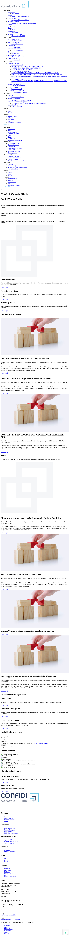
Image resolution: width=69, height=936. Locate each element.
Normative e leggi (13, 105)
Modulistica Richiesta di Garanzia (21, 100)
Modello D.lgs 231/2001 (15, 34)
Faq (5, 875)
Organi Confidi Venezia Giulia (20, 20)
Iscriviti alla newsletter (10, 876)
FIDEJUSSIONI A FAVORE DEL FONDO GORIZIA (27, 66)
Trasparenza (11, 31)
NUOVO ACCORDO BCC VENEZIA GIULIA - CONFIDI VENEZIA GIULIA (35, 73)
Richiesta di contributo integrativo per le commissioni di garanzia (30, 103)
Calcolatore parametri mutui (16, 90)
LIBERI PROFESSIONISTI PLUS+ (22, 71)
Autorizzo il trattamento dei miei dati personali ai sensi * (28, 743)
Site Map (6, 933)
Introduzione (11, 12)
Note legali (7, 927)
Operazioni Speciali (13, 63)
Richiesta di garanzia (14, 98)
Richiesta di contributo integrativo (17, 101)
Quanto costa (11, 52)
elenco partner (12, 119)
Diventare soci (12, 45)
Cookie (6, 932)
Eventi (10, 113)
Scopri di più (4, 287)
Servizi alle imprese (13, 42)
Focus (9, 111)
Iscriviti (3, 745)
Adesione (10, 95)
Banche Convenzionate (14, 84)
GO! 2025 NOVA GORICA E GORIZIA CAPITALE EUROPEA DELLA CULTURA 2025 (38, 74)
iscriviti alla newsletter (14, 122)
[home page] (15, 7)
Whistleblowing (8, 929)
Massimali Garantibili (14, 55)
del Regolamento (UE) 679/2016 (43, 743)
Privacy (10, 28)
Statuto (10, 15)
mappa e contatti (12, 116)
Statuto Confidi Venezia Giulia (20, 16)
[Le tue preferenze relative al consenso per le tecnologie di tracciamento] (66, 933)
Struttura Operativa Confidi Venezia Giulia (24, 23)
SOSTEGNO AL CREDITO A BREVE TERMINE (26, 68)
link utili (10, 118)
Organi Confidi (12, 18)
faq (9, 121)
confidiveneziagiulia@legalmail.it (10, 919)
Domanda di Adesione (18, 97)
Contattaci (7, 868)
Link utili (7, 872)
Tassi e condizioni (17, 89)
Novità (10, 110)
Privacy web (7, 930)
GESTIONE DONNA (18, 79)
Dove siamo (7, 870)
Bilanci (10, 24)
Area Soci (7, 124)
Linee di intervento (13, 39)
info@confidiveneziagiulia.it (9, 915)
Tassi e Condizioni (13, 87)
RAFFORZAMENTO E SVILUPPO (22, 69)
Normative (7, 925)
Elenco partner (8, 873)
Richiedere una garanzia (15, 49)
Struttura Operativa (13, 21)
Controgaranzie (12, 58)
